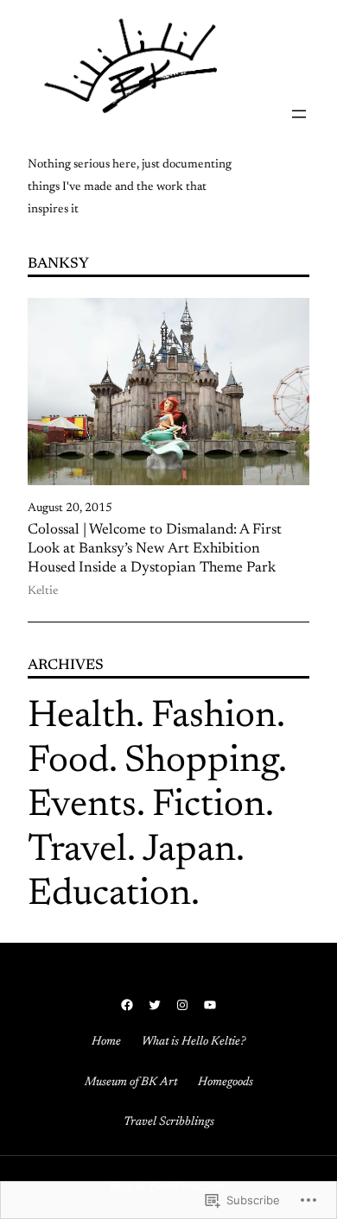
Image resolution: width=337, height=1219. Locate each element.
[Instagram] (182, 1005)
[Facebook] (127, 1005)
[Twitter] (155, 1005)
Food (68, 762)
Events (82, 806)
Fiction (208, 806)
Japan (189, 851)
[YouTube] (210, 1005)
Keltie (43, 591)
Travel (77, 851)
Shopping (201, 762)
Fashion (214, 717)
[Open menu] (299, 114)
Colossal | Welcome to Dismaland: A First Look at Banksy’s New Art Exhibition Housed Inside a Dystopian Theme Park (155, 549)
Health (82, 717)
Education (109, 895)
